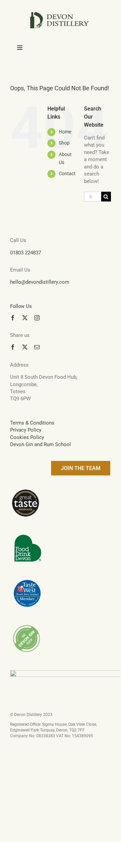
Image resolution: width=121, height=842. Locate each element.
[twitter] (25, 317)
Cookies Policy (27, 437)
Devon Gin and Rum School (40, 444)
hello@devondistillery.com (39, 282)
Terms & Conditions (32, 423)
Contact (67, 173)
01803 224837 (25, 253)
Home (65, 131)
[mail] (37, 347)
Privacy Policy (25, 430)
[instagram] (37, 317)
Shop (64, 143)
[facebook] (12, 317)
